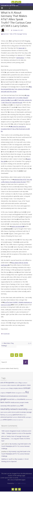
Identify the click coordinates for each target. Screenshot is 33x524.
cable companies (11, 384)
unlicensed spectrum (6, 416)
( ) (29, 342)
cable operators (21, 384)
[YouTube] (12, 2)
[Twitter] (16, 2)
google (3, 398)
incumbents (21, 398)
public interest (12, 411)
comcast (26, 387)
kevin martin (5, 401)
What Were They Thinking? (7, 343)
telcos (21, 414)
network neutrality (18, 408)
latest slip (21, 47)
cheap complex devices (16, 387)
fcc (27, 391)
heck (15, 398)
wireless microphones (17, 419)
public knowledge (21, 411)
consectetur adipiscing (26, 477)
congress (2, 392)
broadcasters (3, 384)
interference (29, 398)
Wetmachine (9, 6)
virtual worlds (21, 416)
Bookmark (6, 333)
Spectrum (6, 34)
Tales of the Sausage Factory (18, 34)
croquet (8, 392)
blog (20, 382)
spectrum (16, 414)
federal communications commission (13, 395)
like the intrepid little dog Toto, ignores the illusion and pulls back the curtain (16, 88)
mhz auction (11, 405)
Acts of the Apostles (25, 432)
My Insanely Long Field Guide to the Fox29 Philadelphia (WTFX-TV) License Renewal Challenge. (16, 445)
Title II (24, 414)
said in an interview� (17, 226)
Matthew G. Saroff (6, 458)
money (18, 405)
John (2, 435)
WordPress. (23, 482)
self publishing (8, 414)
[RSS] (19, 2)
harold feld (10, 398)
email (23, 392)
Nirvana (16, 482)
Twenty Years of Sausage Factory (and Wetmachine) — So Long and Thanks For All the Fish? (15, 438)
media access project (17, 401)
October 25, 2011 (18, 30)
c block (28, 384)
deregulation (19, 392)
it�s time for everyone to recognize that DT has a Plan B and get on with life (15, 128)
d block (13, 392)
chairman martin (4, 387)
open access (3, 411)
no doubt (30, 408)
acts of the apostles (7, 382)
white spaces (7, 419)
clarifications (20, 57)
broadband (24, 382)
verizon (15, 416)
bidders (16, 382)
